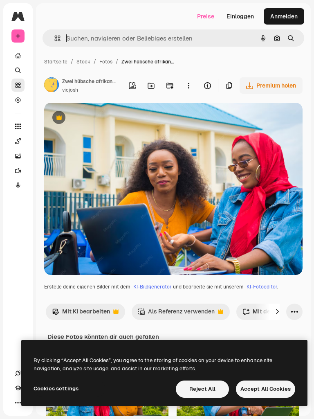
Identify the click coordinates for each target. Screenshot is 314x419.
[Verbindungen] (18, 373)
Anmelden (284, 16)
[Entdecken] (18, 99)
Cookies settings (56, 388)
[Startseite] (18, 55)
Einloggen (240, 16)
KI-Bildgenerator (152, 287)
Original (96, 118)
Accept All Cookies (265, 388)
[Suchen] (18, 70)
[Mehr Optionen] (188, 85)
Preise (205, 16)
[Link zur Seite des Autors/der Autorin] (51, 86)
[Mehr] (18, 402)
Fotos (105, 62)
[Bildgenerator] (18, 155)
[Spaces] (18, 141)
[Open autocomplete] (54, 38)
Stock (83, 62)
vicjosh (70, 90)
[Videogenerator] (18, 170)
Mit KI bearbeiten (81, 314)
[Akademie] (18, 387)
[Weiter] (277, 312)
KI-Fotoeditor (262, 287)
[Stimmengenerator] (18, 185)
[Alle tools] (18, 126)
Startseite (55, 62)
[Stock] (18, 85)
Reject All (202, 388)
